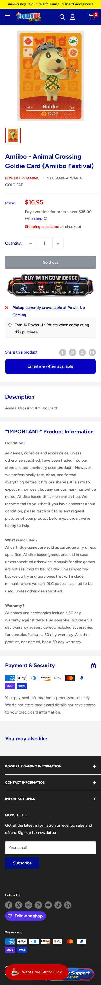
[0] (91, 17)
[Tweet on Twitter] (82, 352)
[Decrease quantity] (30, 243)
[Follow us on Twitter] (18, 905)
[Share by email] (92, 352)
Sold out (50, 262)
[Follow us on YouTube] (48, 905)
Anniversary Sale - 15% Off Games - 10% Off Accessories (50, 4)
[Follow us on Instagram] (28, 905)
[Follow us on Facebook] (8, 905)
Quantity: (13, 243)
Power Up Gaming (22, 178)
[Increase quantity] (58, 243)
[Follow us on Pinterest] (38, 905)
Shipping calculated (42, 226)
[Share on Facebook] (62, 352)
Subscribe (22, 863)
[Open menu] (7, 17)
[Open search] (62, 17)
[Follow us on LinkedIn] (67, 905)
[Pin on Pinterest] (72, 352)
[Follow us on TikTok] (58, 905)
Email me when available (50, 366)
